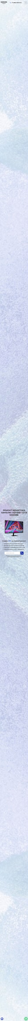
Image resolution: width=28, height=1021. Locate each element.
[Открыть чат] (2, 1019)
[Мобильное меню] (25, 2)
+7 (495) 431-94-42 (26, 1019)
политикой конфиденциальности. (14, 556)
